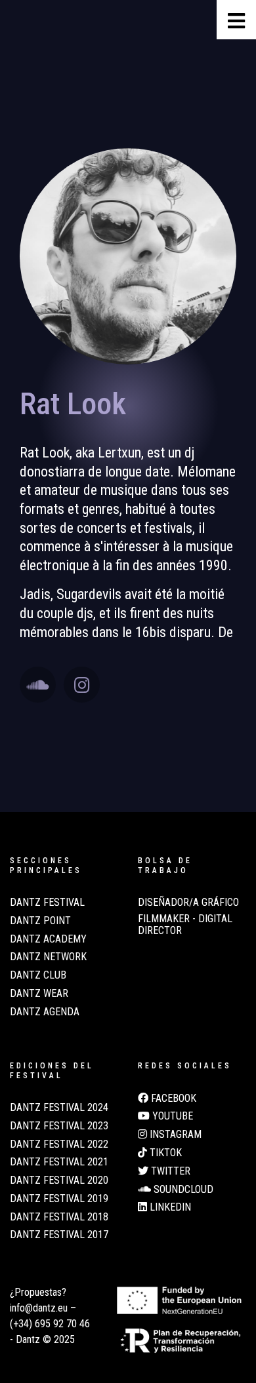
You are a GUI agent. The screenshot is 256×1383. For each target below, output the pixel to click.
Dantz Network (48, 957)
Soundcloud (182, 1190)
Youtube (171, 1116)
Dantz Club (38, 975)
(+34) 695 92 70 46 (50, 1323)
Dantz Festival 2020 (59, 1180)
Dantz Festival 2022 (59, 1144)
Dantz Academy (48, 939)
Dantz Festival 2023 (59, 1126)
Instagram (174, 1134)
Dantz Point (40, 921)
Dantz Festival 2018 (59, 1217)
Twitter (169, 1171)
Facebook (172, 1098)
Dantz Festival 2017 (59, 1235)
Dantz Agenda (44, 1012)
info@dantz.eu (39, 1308)
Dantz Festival (47, 902)
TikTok (164, 1153)
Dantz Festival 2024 (59, 1108)
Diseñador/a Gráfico (188, 902)
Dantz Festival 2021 (59, 1162)
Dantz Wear (39, 994)
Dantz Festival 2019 (59, 1199)
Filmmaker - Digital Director (185, 925)
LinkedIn (169, 1207)
